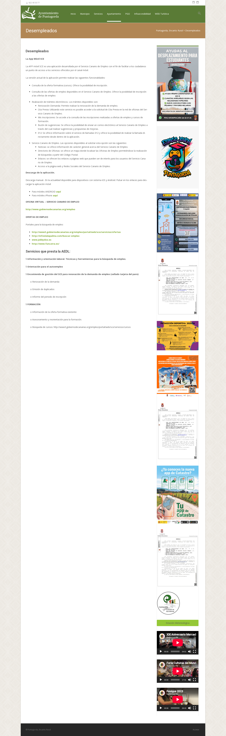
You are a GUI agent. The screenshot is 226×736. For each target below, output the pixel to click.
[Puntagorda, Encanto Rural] (43, 14)
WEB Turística (162, 13)
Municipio (85, 13)
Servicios (98, 13)
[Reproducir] (160, 651)
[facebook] (193, 3)
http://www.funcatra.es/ (45, 243)
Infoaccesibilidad (142, 13)
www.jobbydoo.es (41, 239)
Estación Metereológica (177, 622)
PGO (127, 13)
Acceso (196, 729)
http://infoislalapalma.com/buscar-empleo (55, 235)
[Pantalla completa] (194, 651)
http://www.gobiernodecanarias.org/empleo (50, 209)
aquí (58, 191)
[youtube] (197, 3)
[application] (177, 642)
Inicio (73, 13)
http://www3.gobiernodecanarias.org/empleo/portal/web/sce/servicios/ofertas (76, 232)
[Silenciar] (189, 651)
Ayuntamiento (114, 13)
